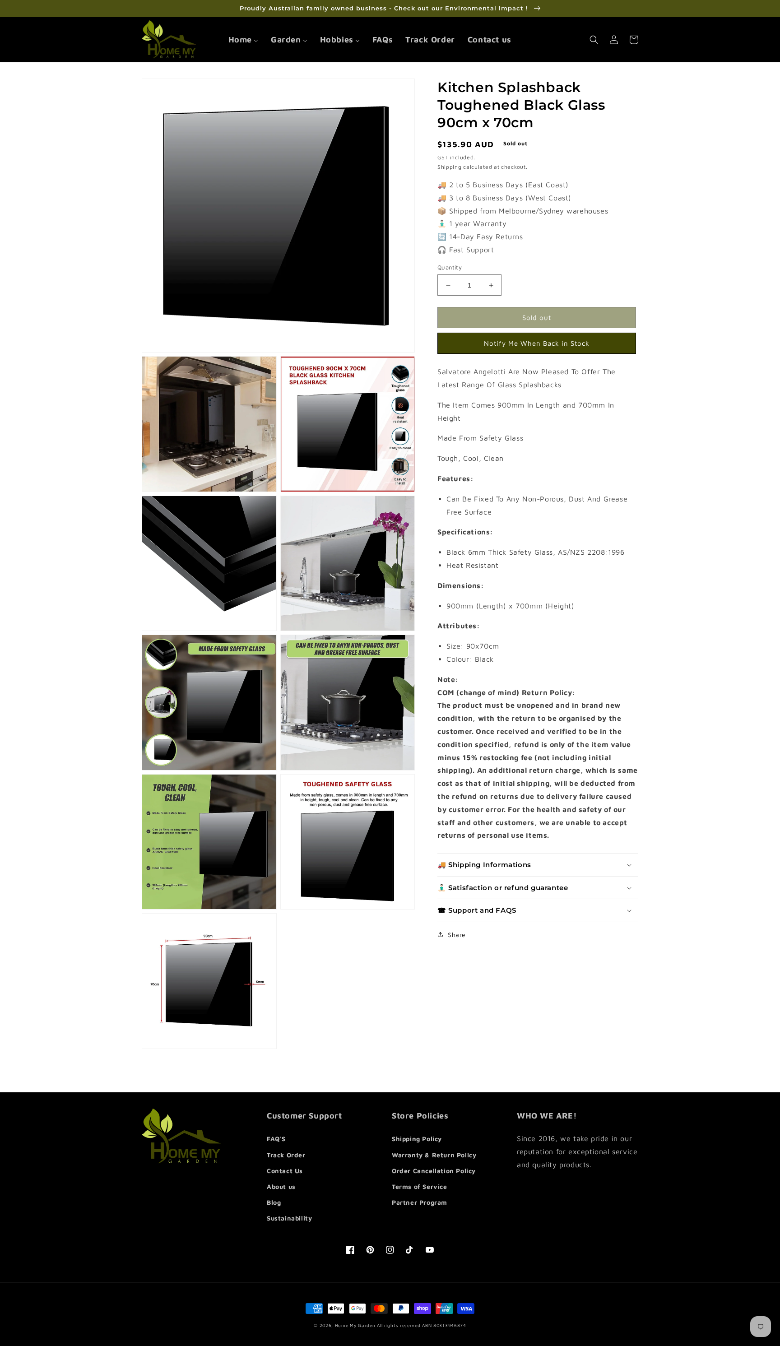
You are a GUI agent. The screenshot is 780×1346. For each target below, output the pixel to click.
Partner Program (419, 1202)
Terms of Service (419, 1186)
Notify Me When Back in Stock (537, 343)
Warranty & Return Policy (434, 1155)
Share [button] (457, 934)
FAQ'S (276, 1138)
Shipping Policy (417, 1138)
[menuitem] (243, 39)
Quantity (449, 267)
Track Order (286, 1155)
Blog (274, 1202)
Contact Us (285, 1170)
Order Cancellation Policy (434, 1170)
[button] (594, 40)
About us (281, 1186)
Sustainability (289, 1218)
